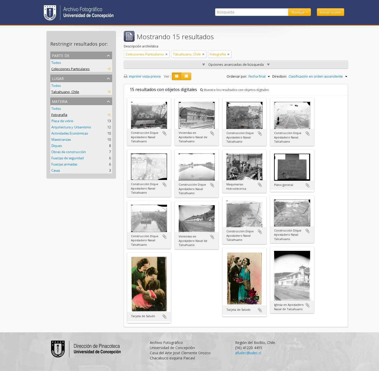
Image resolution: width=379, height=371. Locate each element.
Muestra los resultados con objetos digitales (236, 90)
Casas (55, 170)
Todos (56, 62)
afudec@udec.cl (248, 352)
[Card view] (177, 76)
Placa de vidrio (62, 121)
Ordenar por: (237, 76)
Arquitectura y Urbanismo (71, 127)
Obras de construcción (68, 152)
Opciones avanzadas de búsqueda (236, 64)
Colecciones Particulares (70, 69)
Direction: (279, 76)
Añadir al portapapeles (164, 133)
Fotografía (59, 114)
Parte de (60, 55)
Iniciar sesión (330, 12)
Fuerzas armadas (64, 164)
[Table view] (186, 76)
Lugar (58, 78)
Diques (56, 145)
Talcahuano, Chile (65, 91)
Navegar (298, 12)
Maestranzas (61, 139)
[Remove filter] (167, 54)
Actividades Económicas (69, 133)
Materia (60, 100)
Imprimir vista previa (144, 76)
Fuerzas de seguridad (67, 158)
